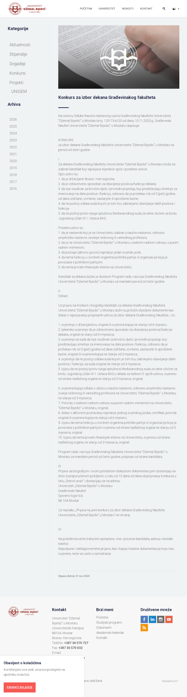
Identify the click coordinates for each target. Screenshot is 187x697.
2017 (13, 182)
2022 (13, 147)
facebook (144, 619)
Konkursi (17, 73)
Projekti (16, 82)
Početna (86, 8)
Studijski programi (109, 622)
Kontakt (146, 8)
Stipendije (18, 54)
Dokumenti (103, 627)
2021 (13, 154)
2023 (13, 140)
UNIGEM (19, 91)
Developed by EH (170, 681)
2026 (13, 119)
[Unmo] (32, 8)
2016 (13, 189)
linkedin (152, 619)
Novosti (127, 8)
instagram (160, 619)
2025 (13, 126)
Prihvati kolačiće (20, 687)
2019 (13, 168)
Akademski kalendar (110, 632)
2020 (13, 161)
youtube (169, 619)
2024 (13, 133)
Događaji (17, 63)
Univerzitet (107, 8)
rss (144, 627)
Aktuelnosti (19, 44)
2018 (13, 175)
